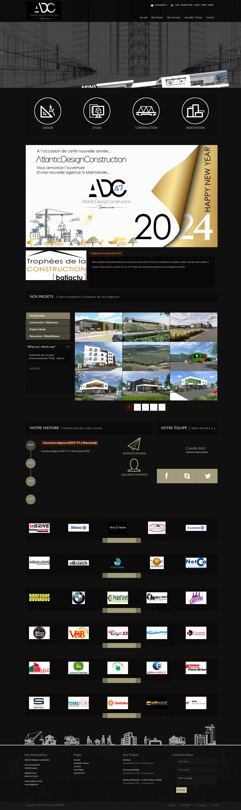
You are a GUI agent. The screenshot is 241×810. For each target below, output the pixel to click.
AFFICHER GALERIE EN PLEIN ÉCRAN (98, 318)
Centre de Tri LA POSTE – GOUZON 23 (193, 323)
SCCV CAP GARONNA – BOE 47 (146, 323)
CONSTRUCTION (146, 128)
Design (48, 128)
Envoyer (181, 790)
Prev (69, 347)
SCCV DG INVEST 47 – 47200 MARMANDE (98, 324)
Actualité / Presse (193, 18)
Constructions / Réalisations (44, 323)
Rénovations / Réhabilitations (45, 336)
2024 (30, 445)
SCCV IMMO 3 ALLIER (146, 381)
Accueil (143, 18)
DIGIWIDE (60, 805)
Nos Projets (157, 18)
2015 (30, 481)
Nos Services (173, 18)
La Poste (34, 368)
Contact (210, 18)
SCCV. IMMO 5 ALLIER (98, 381)
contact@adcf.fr (161, 5)
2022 (30, 463)
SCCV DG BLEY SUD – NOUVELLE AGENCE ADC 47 (194, 383)
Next (67, 347)
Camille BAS (195, 448)
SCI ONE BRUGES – (98, 352)
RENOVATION (195, 128)
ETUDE (97, 128)
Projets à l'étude (38, 329)
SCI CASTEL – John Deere (194, 352)
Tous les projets (37, 316)
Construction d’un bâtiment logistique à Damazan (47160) (146, 354)
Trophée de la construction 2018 (106, 253)
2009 (30, 499)
